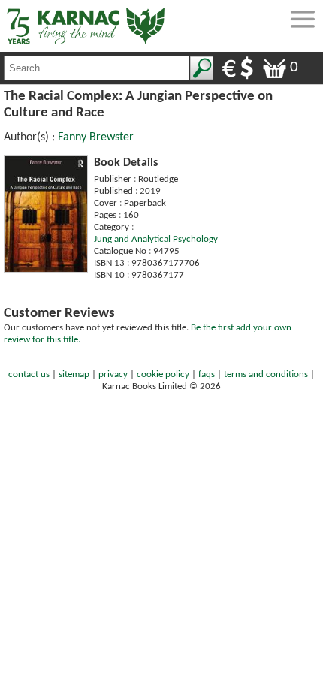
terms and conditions (266, 374)
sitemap (74, 374)
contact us (29, 374)
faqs (206, 374)
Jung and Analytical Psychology (156, 239)
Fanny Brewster (96, 137)
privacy (113, 374)
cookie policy (163, 374)
